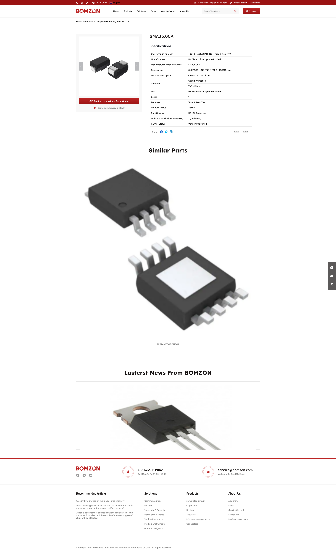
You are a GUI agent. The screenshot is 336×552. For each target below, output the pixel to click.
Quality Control (168, 11)
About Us (184, 11)
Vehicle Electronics (153, 519)
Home (116, 11)
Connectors (192, 523)
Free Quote (252, 11)
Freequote (233, 514)
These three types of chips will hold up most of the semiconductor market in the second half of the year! (104, 506)
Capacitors (191, 505)
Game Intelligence (153, 528)
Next (245, 131)
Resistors (191, 510)
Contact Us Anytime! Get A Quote (111, 101)
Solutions (141, 11)
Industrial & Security (154, 510)
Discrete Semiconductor (198, 519)
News (153, 11)
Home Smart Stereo (154, 514)
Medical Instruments (154, 523)
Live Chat (102, 2)
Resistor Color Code (238, 519)
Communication (152, 501)
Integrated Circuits (105, 21)
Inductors (191, 514)
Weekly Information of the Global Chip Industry (100, 501)
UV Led (148, 505)
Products (128, 11)
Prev (236, 131)
